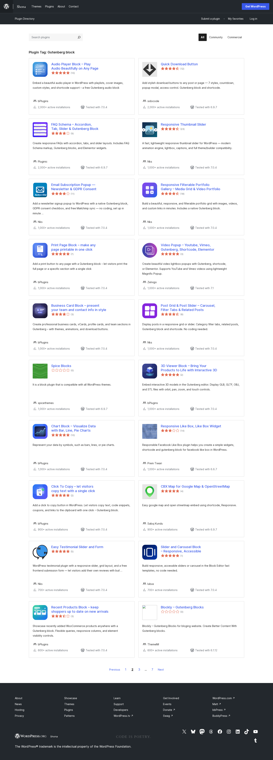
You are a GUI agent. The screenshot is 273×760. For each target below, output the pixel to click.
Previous (114, 669)
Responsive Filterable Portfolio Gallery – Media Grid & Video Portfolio (190, 187)
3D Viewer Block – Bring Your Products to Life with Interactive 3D (189, 368)
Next (161, 669)
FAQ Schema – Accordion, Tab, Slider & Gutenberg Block (74, 126)
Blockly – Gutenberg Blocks (182, 607)
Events (167, 704)
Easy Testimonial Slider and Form (77, 547)
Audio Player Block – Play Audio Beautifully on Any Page (74, 66)
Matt (216, 704)
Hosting (19, 709)
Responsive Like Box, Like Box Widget (191, 426)
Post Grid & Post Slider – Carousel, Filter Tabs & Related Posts (188, 308)
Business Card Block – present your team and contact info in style (78, 308)
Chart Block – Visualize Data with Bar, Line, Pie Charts (73, 428)
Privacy (19, 715)
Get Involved (171, 698)
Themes (69, 704)
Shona (54, 736)
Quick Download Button (179, 64)
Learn (117, 698)
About (18, 698)
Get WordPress (255, 6)
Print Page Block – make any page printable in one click (73, 247)
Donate (169, 709)
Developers (121, 709)
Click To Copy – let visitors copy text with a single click (73, 488)
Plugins (68, 709)
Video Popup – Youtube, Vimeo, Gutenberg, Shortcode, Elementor (187, 247)
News (18, 704)
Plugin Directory (25, 18)
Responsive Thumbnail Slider (183, 124)
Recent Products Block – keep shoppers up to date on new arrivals (79, 609)
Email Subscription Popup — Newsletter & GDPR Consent (73, 187)
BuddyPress (221, 715)
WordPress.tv (123, 715)
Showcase (70, 698)
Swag (168, 715)
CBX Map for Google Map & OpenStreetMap (195, 486)
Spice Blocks (61, 366)
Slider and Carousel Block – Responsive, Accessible (181, 549)
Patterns (69, 715)
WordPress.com (223, 698)
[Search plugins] (79, 37)
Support (119, 704)
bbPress (219, 709)
